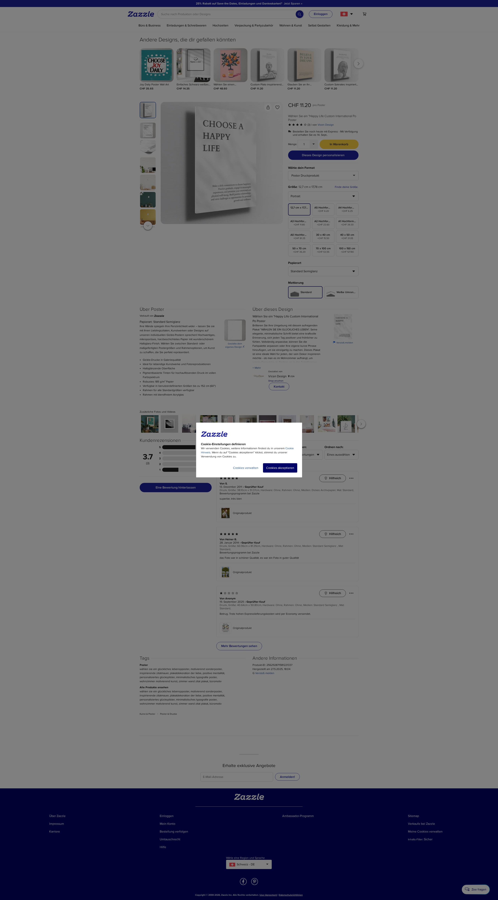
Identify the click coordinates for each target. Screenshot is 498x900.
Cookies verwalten (245, 468)
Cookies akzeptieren (280, 468)
